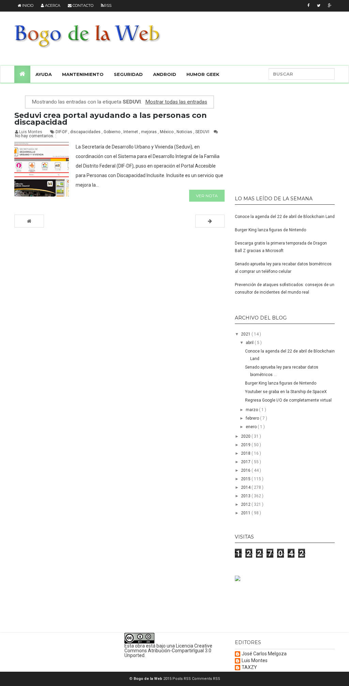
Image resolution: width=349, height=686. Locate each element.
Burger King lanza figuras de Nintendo (270, 230)
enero (252, 426)
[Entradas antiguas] (210, 221)
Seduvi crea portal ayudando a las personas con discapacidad (110, 119)
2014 (246, 487)
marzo (252, 409)
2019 (246, 444)
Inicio (27, 5)
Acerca (52, 5)
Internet (131, 131)
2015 (246, 479)
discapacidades (86, 131)
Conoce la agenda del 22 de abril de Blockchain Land (285, 216)
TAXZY (249, 667)
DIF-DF (62, 131)
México (167, 131)
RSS (107, 5)
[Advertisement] (277, 136)
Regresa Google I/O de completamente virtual (288, 400)
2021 (246, 334)
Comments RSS (206, 678)
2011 (246, 513)
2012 (246, 504)
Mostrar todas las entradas (176, 102)
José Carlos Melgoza (264, 653)
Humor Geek (202, 74)
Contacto (82, 5)
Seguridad (128, 74)
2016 (246, 470)
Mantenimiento (83, 74)
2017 (246, 461)
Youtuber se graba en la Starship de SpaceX (286, 391)
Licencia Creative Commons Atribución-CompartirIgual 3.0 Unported (168, 650)
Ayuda (43, 74)
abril (250, 342)
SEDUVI (202, 131)
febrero (253, 418)
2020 (246, 436)
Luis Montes (255, 660)
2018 (246, 453)
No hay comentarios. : (35, 136)
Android (164, 74)
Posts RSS (182, 678)
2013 (246, 496)
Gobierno (112, 131)
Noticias (185, 131)
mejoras (149, 131)
